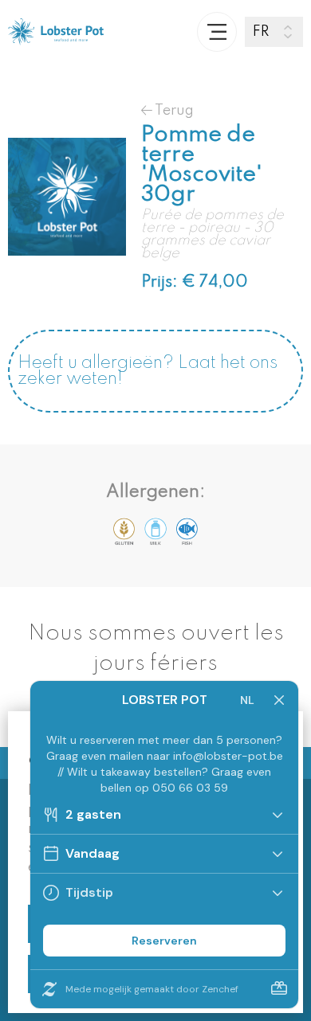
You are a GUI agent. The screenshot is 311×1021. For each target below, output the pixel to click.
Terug (173, 110)
